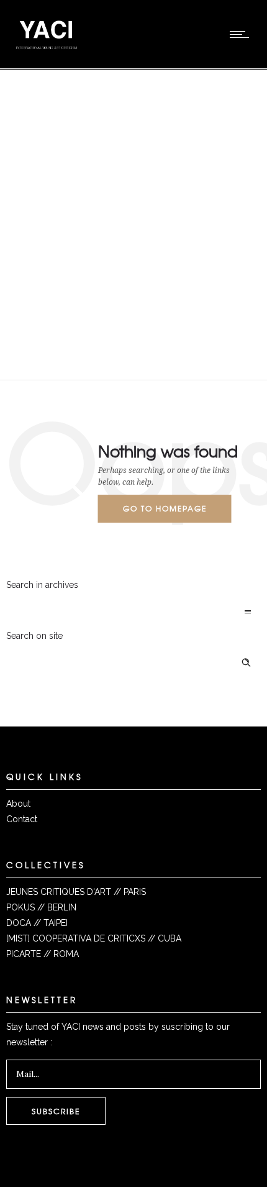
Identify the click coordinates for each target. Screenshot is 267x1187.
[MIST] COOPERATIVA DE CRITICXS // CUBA (93, 938)
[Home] (46, 53)
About (18, 804)
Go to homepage (165, 508)
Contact (21, 819)
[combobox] (133, 612)
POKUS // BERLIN (41, 907)
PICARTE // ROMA (42, 954)
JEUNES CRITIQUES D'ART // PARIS (76, 892)
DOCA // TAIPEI (37, 923)
